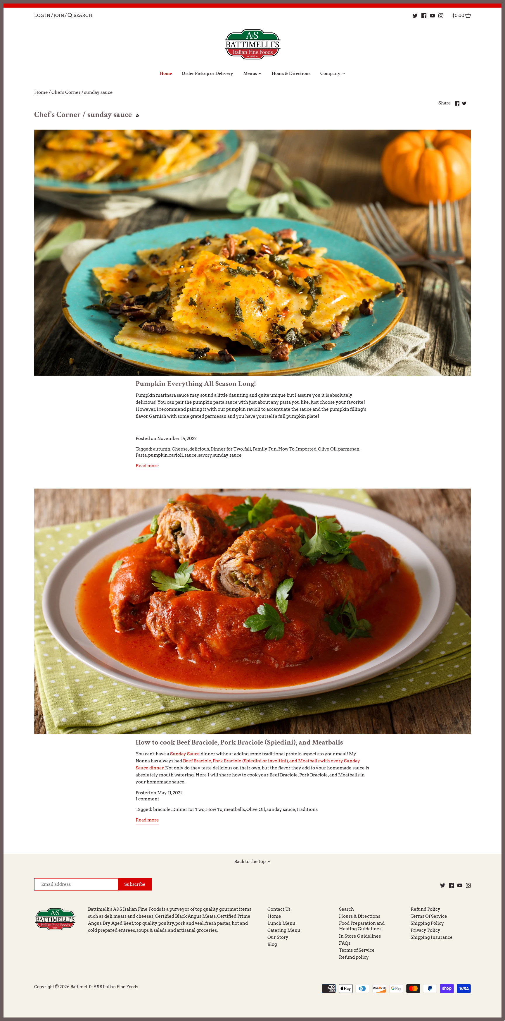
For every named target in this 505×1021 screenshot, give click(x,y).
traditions (307, 809)
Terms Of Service (429, 916)
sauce (190, 455)
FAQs (344, 943)
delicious (199, 449)
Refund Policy (425, 909)
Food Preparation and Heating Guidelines (362, 926)
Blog (272, 944)
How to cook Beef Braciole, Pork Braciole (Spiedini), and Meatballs (239, 742)
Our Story (277, 937)
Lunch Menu (281, 923)
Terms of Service (357, 950)
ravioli (176, 455)
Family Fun (264, 449)
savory (205, 455)
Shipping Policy (427, 923)
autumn (161, 449)
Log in (42, 15)
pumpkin (158, 455)
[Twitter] (415, 15)
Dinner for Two (226, 449)
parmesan (348, 449)
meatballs (234, 809)
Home (274, 916)
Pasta (141, 455)
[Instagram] (440, 15)
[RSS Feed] (137, 114)
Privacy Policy (425, 930)
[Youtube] (432, 15)
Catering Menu (283, 930)
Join (59, 15)
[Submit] (70, 15)
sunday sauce (227, 455)
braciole (162, 809)
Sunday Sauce (185, 754)
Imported (306, 449)
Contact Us (278, 909)
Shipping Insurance (432, 937)
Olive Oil (327, 449)
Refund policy (354, 957)
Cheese (180, 449)
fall (247, 449)
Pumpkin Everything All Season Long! (196, 384)
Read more (147, 465)
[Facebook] (423, 15)
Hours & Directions (359, 916)
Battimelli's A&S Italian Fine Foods (104, 986)
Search (346, 909)
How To (286, 449)
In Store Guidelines (360, 936)
